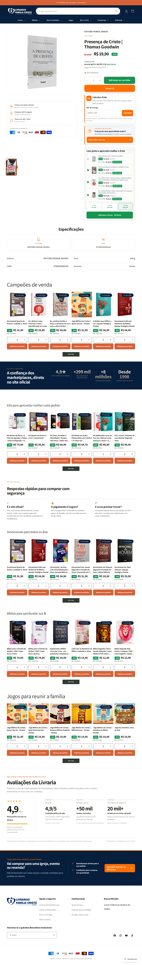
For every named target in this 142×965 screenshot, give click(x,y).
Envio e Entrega (45, 914)
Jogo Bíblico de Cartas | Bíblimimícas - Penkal (81, 728)
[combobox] (78, 11)
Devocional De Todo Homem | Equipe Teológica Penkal (123, 570)
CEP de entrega (92, 107)
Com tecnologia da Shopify (82, 959)
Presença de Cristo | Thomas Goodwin (110, 156)
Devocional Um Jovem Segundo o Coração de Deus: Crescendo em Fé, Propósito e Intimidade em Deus (81, 570)
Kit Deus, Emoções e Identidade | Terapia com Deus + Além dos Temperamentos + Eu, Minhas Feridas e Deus (59, 438)
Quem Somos (77, 905)
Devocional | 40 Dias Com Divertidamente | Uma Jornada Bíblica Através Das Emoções (59, 570)
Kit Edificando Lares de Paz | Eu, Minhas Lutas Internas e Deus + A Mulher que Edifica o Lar (103, 438)
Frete (86, 67)
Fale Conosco (44, 919)
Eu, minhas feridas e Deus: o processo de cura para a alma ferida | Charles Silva (115, 192)
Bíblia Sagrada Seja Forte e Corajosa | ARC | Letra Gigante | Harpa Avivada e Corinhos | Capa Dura (124, 651)
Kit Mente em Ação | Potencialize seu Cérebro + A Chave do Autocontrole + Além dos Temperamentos (82, 438)
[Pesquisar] (116, 11)
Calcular (127, 112)
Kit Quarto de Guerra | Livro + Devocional (37, 436)
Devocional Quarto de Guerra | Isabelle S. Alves (113, 167)
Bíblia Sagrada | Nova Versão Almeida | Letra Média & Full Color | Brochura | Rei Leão (102, 651)
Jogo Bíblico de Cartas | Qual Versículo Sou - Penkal (38, 730)
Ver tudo (71, 354)
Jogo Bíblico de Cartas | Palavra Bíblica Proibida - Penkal (60, 730)
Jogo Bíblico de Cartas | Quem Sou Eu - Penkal (81, 322)
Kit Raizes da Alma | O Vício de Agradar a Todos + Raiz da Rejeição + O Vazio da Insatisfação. (17, 438)
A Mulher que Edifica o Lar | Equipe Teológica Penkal (102, 323)
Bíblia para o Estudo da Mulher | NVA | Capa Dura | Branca (37, 651)
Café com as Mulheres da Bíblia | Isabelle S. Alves (82, 649)
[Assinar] (54, 935)
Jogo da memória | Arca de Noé (124, 728)
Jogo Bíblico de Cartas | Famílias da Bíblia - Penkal (102, 730)
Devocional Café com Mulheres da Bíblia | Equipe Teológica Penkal (125, 323)
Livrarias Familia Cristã (64, 959)
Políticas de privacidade (81, 910)
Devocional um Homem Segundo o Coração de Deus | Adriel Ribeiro (102, 570)
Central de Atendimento (49, 905)
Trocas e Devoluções (47, 910)
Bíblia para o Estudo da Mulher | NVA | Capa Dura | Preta (16, 651)
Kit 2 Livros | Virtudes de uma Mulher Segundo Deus (125, 438)
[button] (133, 11)
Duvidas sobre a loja (80, 914)
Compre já (109, 88)
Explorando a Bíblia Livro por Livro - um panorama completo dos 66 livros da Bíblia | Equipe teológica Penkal (60, 651)
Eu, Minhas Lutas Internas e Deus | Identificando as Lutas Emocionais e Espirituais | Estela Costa (114, 179)
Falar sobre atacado (97, 139)
